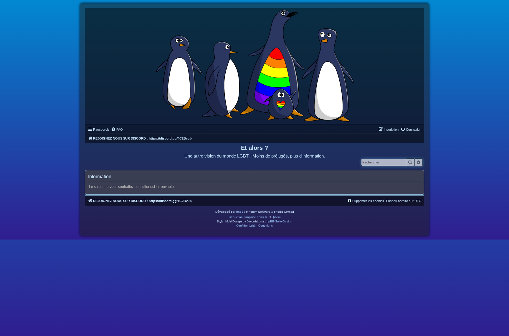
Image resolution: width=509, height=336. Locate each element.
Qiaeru (276, 217)
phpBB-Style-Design (278, 221)
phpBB (241, 211)
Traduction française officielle (248, 217)
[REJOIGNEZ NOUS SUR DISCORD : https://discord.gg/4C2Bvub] (255, 65)
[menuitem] (117, 129)
